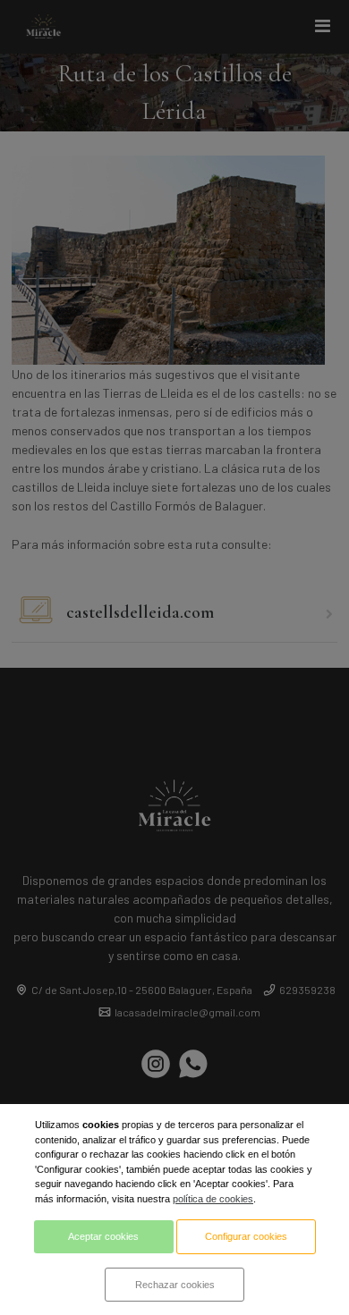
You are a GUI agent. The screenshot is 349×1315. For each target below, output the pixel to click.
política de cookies (213, 1198)
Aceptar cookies (103, 1236)
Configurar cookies (246, 1236)
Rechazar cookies (175, 1284)
